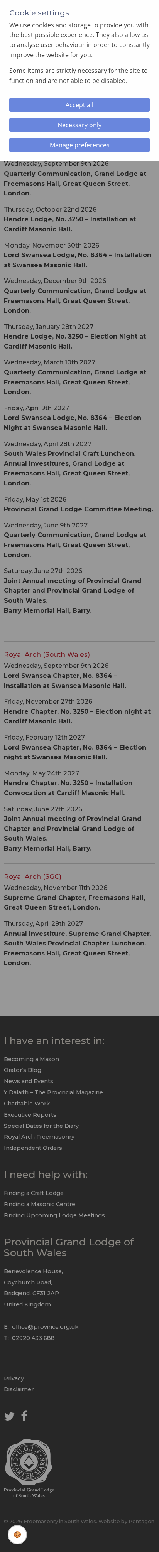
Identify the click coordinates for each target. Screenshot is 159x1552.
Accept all (79, 105)
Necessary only (79, 125)
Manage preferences (80, 145)
